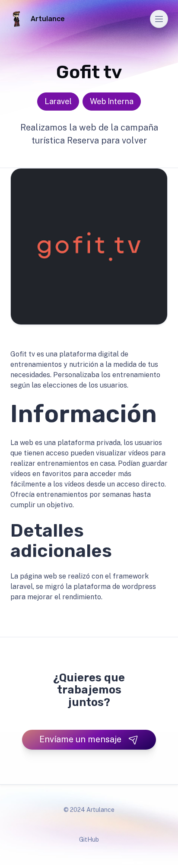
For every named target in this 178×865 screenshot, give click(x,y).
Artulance (48, 19)
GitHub (89, 839)
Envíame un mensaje (80, 739)
